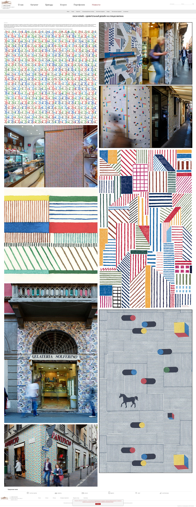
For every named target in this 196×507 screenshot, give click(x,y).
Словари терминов (64, 498)
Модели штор (76, 498)
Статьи (46, 498)
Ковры (108, 11)
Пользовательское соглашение (69, 502)
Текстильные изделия (116, 11)
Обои (68, 11)
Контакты (86, 498)
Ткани (72, 11)
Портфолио (79, 4)
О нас (21, 4)
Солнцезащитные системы (88, 11)
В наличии (126, 11)
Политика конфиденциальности (111, 500)
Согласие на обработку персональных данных (124, 502)
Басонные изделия (100, 11)
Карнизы (78, 11)
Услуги (63, 4)
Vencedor (192, 505)
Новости (96, 4)
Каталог (34, 4)
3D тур (54, 498)
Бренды (49, 4)
